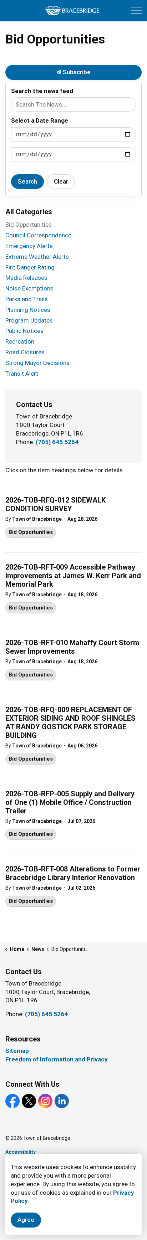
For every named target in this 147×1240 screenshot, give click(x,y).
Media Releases (26, 277)
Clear (61, 181)
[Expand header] (136, 10)
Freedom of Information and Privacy (56, 1059)
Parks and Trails (26, 299)
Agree (25, 1219)
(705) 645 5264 (57, 442)
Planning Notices (27, 309)
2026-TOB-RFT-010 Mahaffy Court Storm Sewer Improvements (72, 646)
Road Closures (25, 352)
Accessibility (20, 1152)
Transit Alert (21, 373)
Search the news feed (42, 90)
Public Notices (24, 330)
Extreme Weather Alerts (37, 256)
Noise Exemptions (29, 288)
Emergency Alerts (29, 245)
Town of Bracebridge (37, 519)
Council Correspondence (38, 235)
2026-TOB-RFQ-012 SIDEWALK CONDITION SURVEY (55, 504)
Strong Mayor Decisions (37, 362)
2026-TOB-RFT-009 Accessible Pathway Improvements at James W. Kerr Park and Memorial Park (73, 575)
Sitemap (17, 1050)
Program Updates (29, 320)
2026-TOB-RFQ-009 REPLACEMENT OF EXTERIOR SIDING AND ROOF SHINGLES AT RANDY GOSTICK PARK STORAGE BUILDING (70, 722)
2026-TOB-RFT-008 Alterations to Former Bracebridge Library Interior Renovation (72, 873)
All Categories (28, 211)
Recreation (19, 341)
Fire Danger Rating (30, 267)
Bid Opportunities (31, 532)
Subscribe (76, 72)
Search (27, 181)
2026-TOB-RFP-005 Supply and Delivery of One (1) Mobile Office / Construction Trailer (70, 802)
